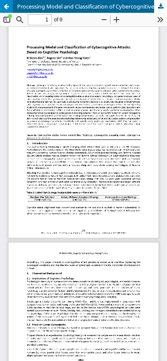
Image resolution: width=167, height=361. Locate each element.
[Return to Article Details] (6, 6)
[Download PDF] (160, 6)
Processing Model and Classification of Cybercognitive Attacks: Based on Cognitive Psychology (92, 6)
